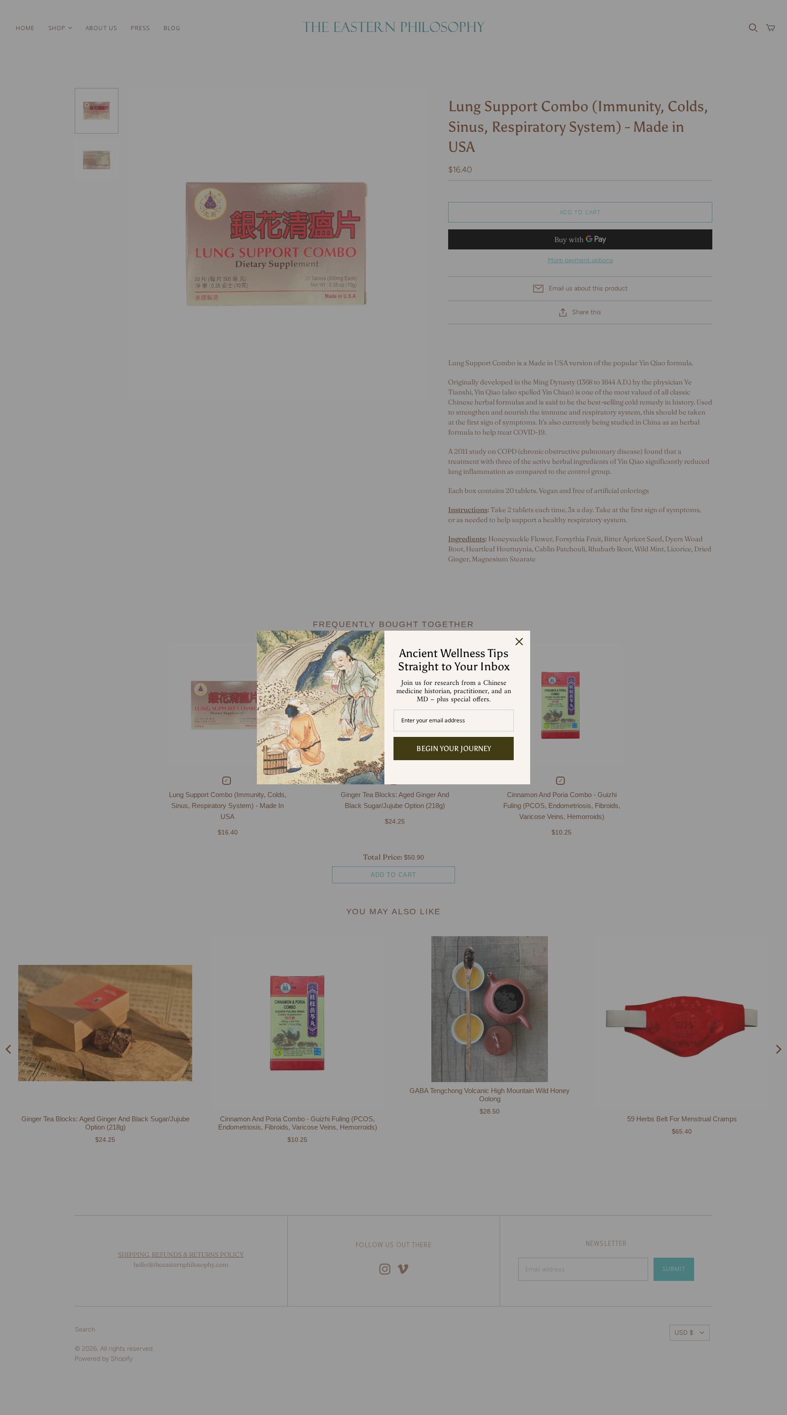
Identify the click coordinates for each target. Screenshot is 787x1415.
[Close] (519, 642)
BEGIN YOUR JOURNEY (453, 748)
